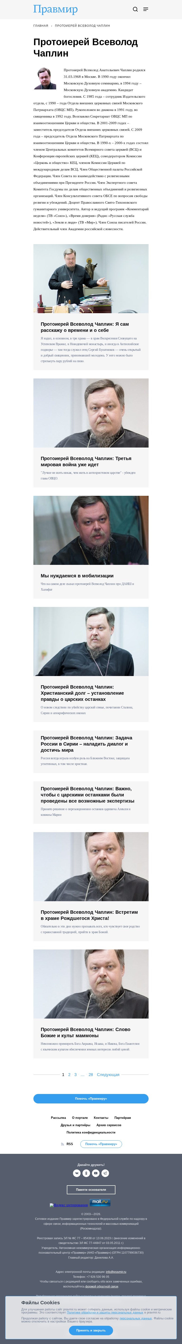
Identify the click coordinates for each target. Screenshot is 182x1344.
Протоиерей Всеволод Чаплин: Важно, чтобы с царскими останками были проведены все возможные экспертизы (87, 795)
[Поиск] (135, 9)
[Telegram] (105, 1173)
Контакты (101, 1118)
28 (91, 1074)
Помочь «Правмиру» (101, 1144)
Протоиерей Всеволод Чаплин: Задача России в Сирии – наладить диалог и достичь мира (86, 744)
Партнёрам (122, 1118)
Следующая (108, 1074)
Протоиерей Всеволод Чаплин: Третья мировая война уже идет (86, 461)
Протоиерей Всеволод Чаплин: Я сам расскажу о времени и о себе (85, 327)
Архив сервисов (108, 1125)
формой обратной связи (101, 1286)
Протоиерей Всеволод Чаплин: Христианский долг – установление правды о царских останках (82, 693)
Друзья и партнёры (75, 1125)
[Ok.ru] (86, 1173)
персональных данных (136, 1318)
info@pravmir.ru (116, 1272)
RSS (70, 1144)
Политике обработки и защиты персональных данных (105, 1312)
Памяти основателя (91, 1189)
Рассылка (58, 1118)
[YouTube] (96, 1173)
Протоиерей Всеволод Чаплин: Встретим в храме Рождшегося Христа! (89, 915)
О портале (80, 1118)
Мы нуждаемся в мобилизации (77, 575)
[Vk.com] (77, 1173)
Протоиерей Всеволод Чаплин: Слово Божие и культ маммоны (85, 1032)
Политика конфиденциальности (91, 1132)
